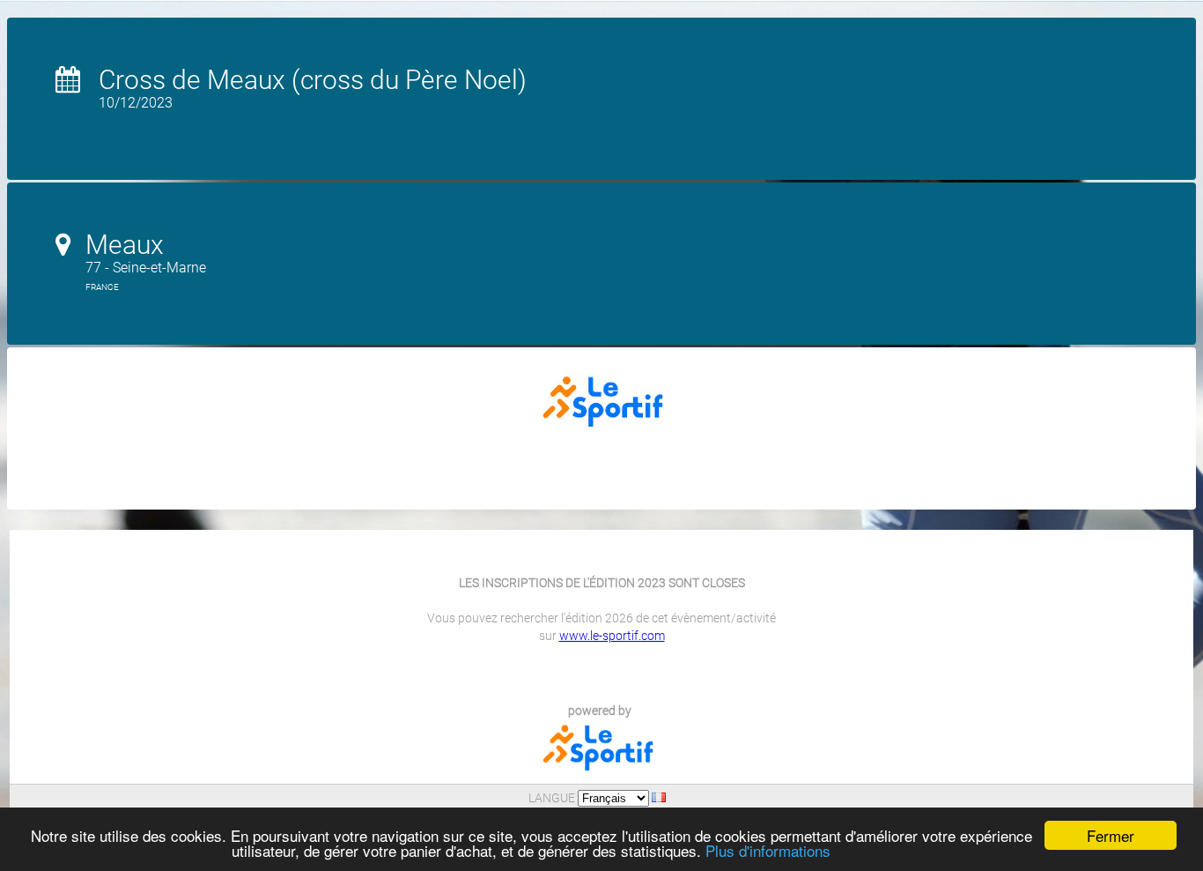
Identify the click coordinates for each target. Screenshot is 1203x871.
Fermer (1110, 835)
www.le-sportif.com (612, 636)
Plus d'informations (767, 850)
